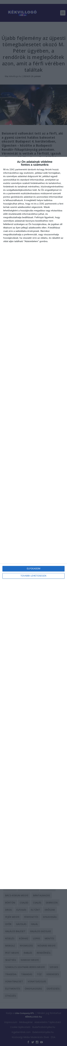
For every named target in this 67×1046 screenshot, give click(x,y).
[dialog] (33, 523)
